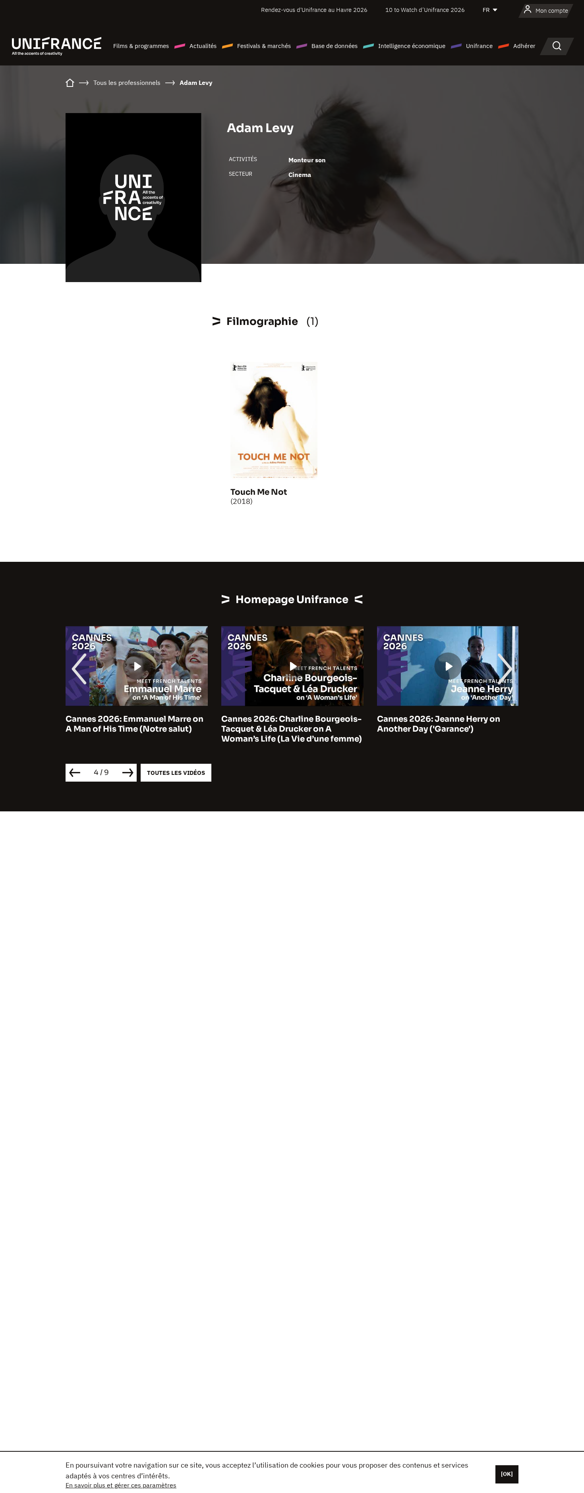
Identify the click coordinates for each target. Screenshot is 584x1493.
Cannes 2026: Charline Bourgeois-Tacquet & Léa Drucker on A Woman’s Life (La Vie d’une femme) (291, 729)
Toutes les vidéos (176, 772)
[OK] (507, 1474)
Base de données (334, 46)
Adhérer (524, 46)
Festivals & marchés (264, 46)
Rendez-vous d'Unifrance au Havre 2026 (314, 9)
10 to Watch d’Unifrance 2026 (425, 9)
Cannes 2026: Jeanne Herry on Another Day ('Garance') (438, 724)
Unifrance (479, 46)
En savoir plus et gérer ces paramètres (121, 1485)
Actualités (203, 46)
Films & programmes (141, 46)
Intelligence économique (411, 46)
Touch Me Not (258, 492)
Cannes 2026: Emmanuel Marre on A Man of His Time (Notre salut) (134, 724)
